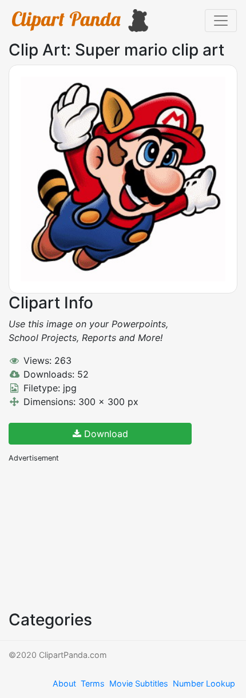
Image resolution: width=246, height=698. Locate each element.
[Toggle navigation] (221, 20)
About (64, 683)
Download (104, 433)
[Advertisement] (94, 535)
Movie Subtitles (138, 683)
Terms (93, 683)
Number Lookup (204, 683)
